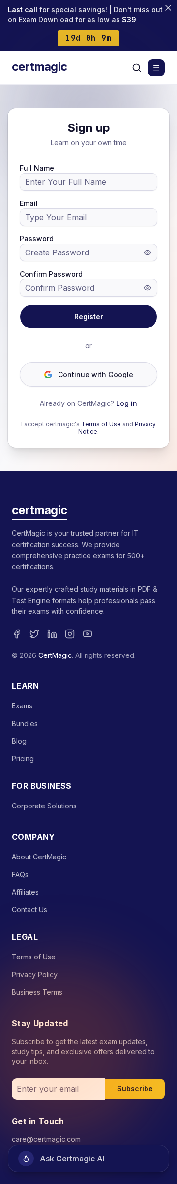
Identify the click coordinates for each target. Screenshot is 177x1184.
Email (29, 203)
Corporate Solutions (44, 806)
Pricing (23, 759)
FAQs (20, 874)
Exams (22, 706)
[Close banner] (168, 8)
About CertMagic (39, 857)
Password (37, 238)
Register (88, 316)
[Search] (137, 68)
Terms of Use (101, 424)
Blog (19, 741)
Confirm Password (51, 274)
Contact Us (29, 910)
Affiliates (25, 892)
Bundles (25, 723)
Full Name (37, 168)
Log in (126, 403)
